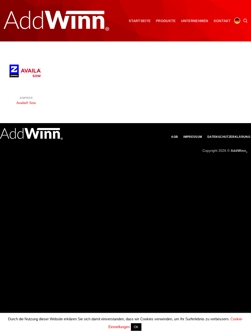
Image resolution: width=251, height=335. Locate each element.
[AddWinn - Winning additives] (56, 20)
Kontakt (222, 21)
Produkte (166, 21)
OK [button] (136, 327)
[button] (245, 21)
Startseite (140, 21)
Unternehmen (194, 21)
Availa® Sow (26, 103)
